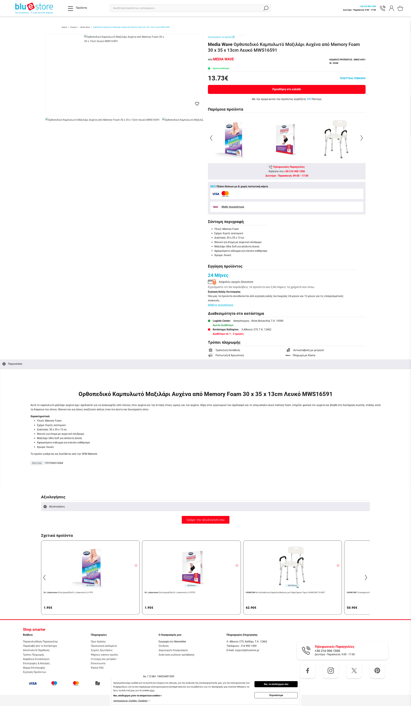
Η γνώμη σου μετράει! (103, 659)
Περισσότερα (276, 695)
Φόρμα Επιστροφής (34, 667)
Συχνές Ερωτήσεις (102, 650)
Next (362, 138)
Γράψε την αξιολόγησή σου (206, 520)
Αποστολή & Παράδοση (36, 650)
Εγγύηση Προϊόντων (34, 672)
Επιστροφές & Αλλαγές (36, 663)
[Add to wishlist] (136, 565)
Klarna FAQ (97, 667)
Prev (211, 138)
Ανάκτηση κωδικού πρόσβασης (177, 654)
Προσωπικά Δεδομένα (104, 645)
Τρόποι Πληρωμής (33, 654)
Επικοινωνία (98, 663)
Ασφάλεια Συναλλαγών (36, 659)
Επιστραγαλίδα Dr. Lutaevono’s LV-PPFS (170, 592)
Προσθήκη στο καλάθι (286, 89)
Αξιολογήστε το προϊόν (220, 37)
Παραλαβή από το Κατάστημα (40, 645)
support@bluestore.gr (247, 650)
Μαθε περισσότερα (233, 206)
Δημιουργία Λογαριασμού (173, 650)
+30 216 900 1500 (294, 171)
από (221, 59)
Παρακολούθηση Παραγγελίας (40, 641)
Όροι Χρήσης (98, 641)
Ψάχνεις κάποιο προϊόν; (104, 654)
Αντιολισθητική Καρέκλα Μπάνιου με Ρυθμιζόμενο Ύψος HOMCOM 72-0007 (285, 592)
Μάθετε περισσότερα (220, 304)
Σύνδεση (164, 645)
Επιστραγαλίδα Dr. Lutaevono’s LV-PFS (68, 592)
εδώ (152, 690)
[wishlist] (197, 104)
